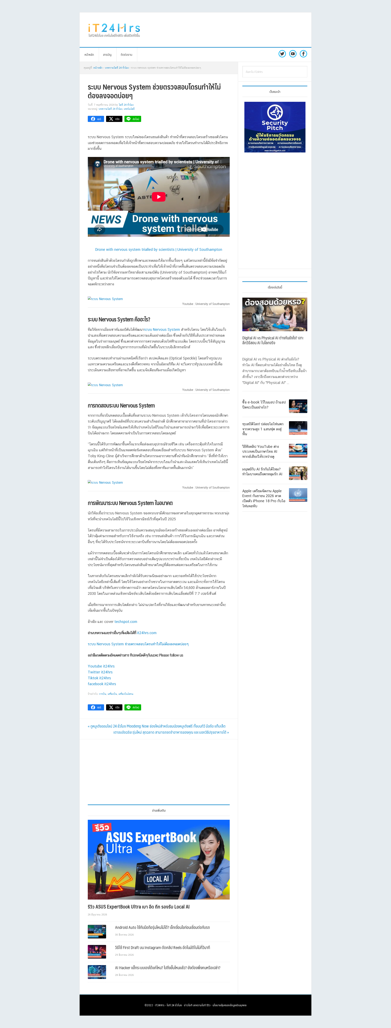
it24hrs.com (147, 633)
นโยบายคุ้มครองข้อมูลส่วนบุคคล (230, 1005)
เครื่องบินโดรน (126, 694)
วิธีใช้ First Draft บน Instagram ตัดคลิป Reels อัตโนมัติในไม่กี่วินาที (162, 947)
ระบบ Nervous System (162, 329)
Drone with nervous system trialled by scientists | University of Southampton (158, 249)
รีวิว (208, 1005)
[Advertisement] (229, 30)
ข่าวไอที (188, 1005)
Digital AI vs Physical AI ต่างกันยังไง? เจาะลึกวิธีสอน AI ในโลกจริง (273, 340)
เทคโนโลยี (129, 108)
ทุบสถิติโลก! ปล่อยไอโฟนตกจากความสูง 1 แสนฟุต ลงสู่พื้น (262, 429)
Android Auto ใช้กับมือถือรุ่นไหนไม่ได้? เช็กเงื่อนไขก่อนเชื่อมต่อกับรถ (162, 927)
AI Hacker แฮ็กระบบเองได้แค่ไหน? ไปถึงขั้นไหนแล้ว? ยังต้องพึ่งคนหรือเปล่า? (167, 967)
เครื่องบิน (112, 694)
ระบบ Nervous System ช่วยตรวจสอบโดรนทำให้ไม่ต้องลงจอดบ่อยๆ (138, 644)
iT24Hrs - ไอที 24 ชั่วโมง (168, 1005)
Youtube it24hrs (101, 666)
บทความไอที (199, 1005)
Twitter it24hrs (100, 672)
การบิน (102, 694)
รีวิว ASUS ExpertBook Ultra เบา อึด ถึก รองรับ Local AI (139, 906)
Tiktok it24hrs (99, 678)
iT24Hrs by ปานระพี (114, 30)
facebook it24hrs (102, 684)
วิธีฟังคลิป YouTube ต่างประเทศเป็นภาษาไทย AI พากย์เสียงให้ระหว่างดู (260, 451)
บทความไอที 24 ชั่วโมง (110, 108)
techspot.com (125, 621)
